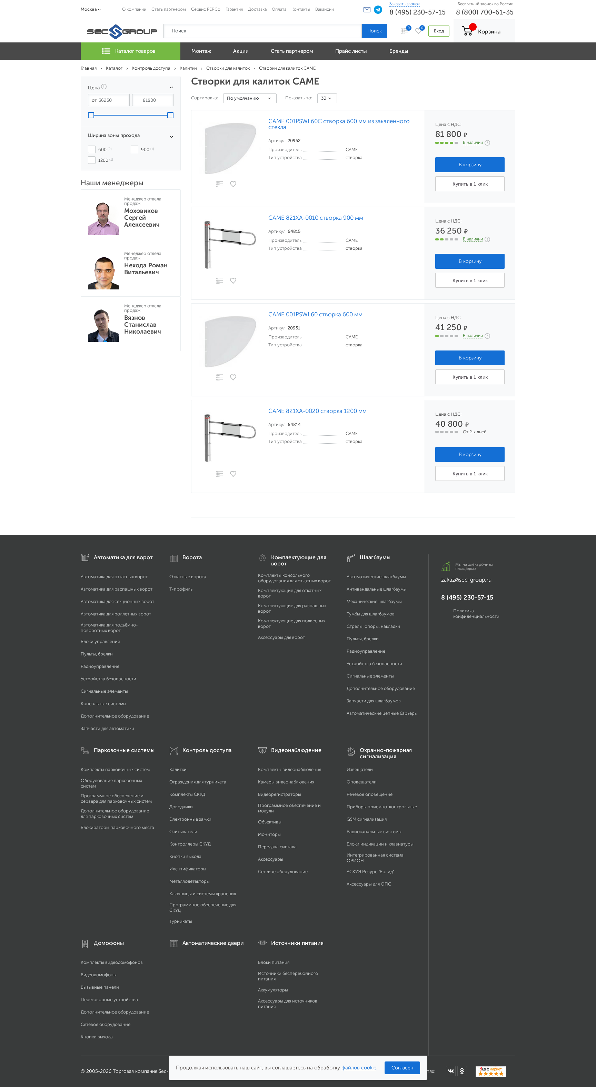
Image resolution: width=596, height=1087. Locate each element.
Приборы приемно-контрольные (382, 806)
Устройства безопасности (108, 678)
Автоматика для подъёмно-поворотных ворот (109, 627)
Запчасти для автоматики (107, 728)
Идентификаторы (187, 868)
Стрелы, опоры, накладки (373, 626)
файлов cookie (358, 1068)
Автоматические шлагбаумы (376, 576)
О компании (134, 9)
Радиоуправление (100, 666)
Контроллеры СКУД (190, 844)
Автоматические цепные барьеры (382, 713)
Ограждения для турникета (197, 781)
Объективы (269, 821)
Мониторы (269, 834)
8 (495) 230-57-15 (417, 12)
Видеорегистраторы (279, 794)
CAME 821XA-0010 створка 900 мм (315, 218)
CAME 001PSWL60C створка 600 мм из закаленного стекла (339, 124)
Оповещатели (362, 781)
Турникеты (180, 921)
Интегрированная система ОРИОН (375, 857)
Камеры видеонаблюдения (286, 781)
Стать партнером (168, 9)
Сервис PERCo (205, 9)
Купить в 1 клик (470, 184)
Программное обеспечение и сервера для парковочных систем (116, 798)
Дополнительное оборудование (115, 716)
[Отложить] (233, 184)
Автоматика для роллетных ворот (116, 613)
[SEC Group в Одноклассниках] (462, 1071)
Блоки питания (273, 962)
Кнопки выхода (185, 856)
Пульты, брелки (97, 653)
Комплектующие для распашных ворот (292, 608)
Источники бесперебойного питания (288, 976)
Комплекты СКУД (187, 794)
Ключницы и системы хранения (202, 893)
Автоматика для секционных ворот (117, 601)
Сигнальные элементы (104, 691)
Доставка (257, 9)
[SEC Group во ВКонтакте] (451, 1071)
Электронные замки (190, 819)
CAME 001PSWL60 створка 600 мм (315, 314)
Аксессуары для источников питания (287, 1003)
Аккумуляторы (273, 989)
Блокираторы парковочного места (117, 827)
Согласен (402, 1068)
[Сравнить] (219, 184)
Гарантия (234, 9)
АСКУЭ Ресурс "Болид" (370, 871)
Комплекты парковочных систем (115, 769)
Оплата (279, 9)
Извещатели (360, 769)
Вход (439, 30)
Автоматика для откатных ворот (114, 576)
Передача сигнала (277, 846)
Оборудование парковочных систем (111, 783)
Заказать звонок (404, 3)
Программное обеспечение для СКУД (202, 907)
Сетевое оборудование (283, 871)
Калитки (178, 769)
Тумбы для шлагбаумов (371, 613)
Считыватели (183, 831)
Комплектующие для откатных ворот (289, 593)
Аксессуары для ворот (281, 637)
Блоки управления (100, 641)
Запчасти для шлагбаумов (374, 700)
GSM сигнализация (367, 819)
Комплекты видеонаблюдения (289, 769)
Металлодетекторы (189, 881)
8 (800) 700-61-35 (485, 12)
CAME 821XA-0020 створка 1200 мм (317, 411)
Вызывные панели (100, 987)
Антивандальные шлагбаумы (377, 589)
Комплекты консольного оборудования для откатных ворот (294, 578)
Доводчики (181, 806)
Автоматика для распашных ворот (116, 589)
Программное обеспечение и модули (289, 808)
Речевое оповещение (370, 794)
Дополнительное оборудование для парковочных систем (115, 813)
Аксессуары (270, 859)
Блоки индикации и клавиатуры (380, 844)
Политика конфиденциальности (476, 613)
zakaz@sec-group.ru (466, 579)
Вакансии (324, 9)
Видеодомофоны (99, 974)
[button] (367, 9)
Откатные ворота (187, 576)
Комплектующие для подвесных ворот (291, 623)
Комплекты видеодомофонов (112, 962)
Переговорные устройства (109, 999)
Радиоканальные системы (374, 831)
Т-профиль (180, 589)
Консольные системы (103, 703)
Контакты (300, 9)
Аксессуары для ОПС (369, 884)
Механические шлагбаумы (374, 601)
